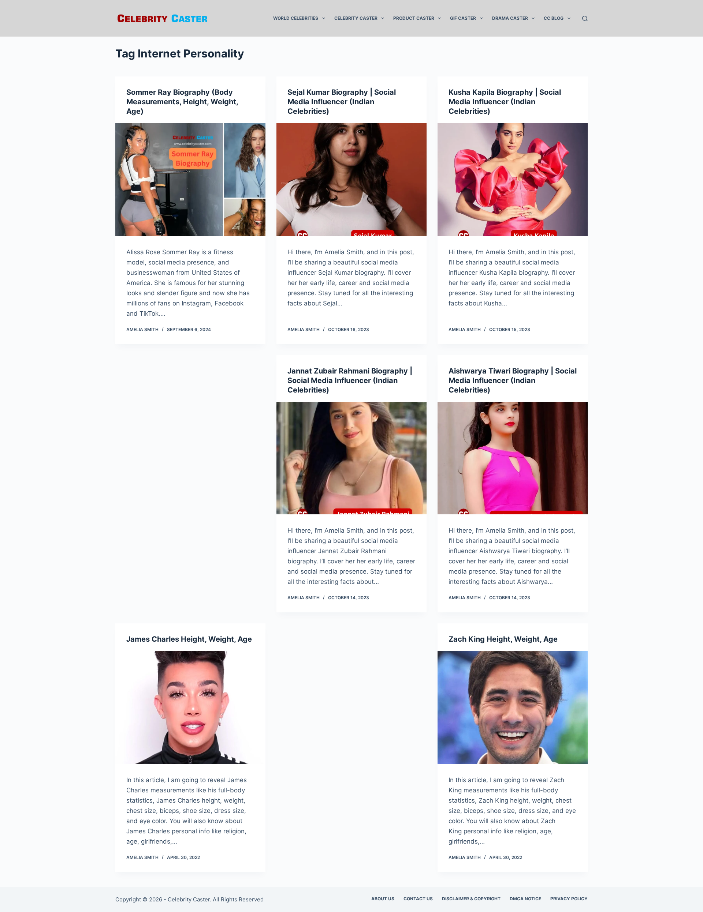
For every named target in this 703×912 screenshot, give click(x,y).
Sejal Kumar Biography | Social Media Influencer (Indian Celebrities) (341, 102)
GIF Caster (463, 18)
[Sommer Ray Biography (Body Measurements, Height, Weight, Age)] (190, 179)
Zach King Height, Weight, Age (503, 639)
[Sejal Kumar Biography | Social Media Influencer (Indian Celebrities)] (351, 179)
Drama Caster (510, 18)
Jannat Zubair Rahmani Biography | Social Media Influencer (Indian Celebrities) (349, 380)
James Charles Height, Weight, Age (189, 639)
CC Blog (553, 18)
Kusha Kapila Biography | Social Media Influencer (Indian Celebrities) (505, 102)
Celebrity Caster (355, 18)
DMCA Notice (525, 898)
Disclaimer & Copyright (471, 898)
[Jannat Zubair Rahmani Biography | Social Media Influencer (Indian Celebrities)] (351, 458)
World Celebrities (295, 18)
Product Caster (413, 18)
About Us (382, 898)
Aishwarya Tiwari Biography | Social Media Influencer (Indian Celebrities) (513, 380)
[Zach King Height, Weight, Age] (513, 707)
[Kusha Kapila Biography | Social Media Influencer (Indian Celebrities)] (513, 179)
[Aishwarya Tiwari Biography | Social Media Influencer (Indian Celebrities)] (513, 458)
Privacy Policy (569, 898)
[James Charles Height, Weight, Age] (190, 707)
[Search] (585, 18)
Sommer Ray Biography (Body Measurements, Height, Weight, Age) (182, 102)
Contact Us (418, 898)
